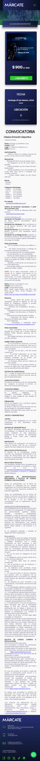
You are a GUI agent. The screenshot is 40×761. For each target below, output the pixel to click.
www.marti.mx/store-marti (15, 214)
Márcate (22, 4)
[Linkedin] (24, 758)
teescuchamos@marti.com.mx (20, 652)
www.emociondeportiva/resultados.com (21, 324)
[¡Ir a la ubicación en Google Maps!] (21, 117)
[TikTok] (19, 758)
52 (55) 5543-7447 (13, 735)
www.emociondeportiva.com (16, 203)
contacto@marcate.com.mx (15, 743)
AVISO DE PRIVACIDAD (9, 750)
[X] (13, 758)
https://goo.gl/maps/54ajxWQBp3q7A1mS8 (20, 294)
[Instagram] (9, 758)
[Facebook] (4, 758)
